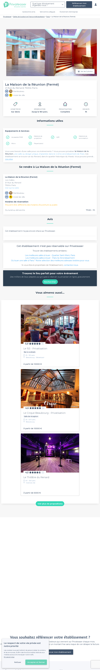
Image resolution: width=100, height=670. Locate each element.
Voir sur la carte (12, 188)
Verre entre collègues (47, 12)
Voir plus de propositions (50, 503)
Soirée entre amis (28, 12)
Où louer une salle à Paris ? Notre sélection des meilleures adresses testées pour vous (50, 260)
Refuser (17, 662)
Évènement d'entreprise (69, 12)
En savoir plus (9, 657)
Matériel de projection (38, 137)
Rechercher (50, 282)
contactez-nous (71, 265)
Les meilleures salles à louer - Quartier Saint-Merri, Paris (50, 255)
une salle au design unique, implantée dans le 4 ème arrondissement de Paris (49, 154)
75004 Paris (10, 185)
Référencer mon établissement (79, 4)
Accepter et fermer (36, 662)
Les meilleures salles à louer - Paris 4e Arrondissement (50, 258)
